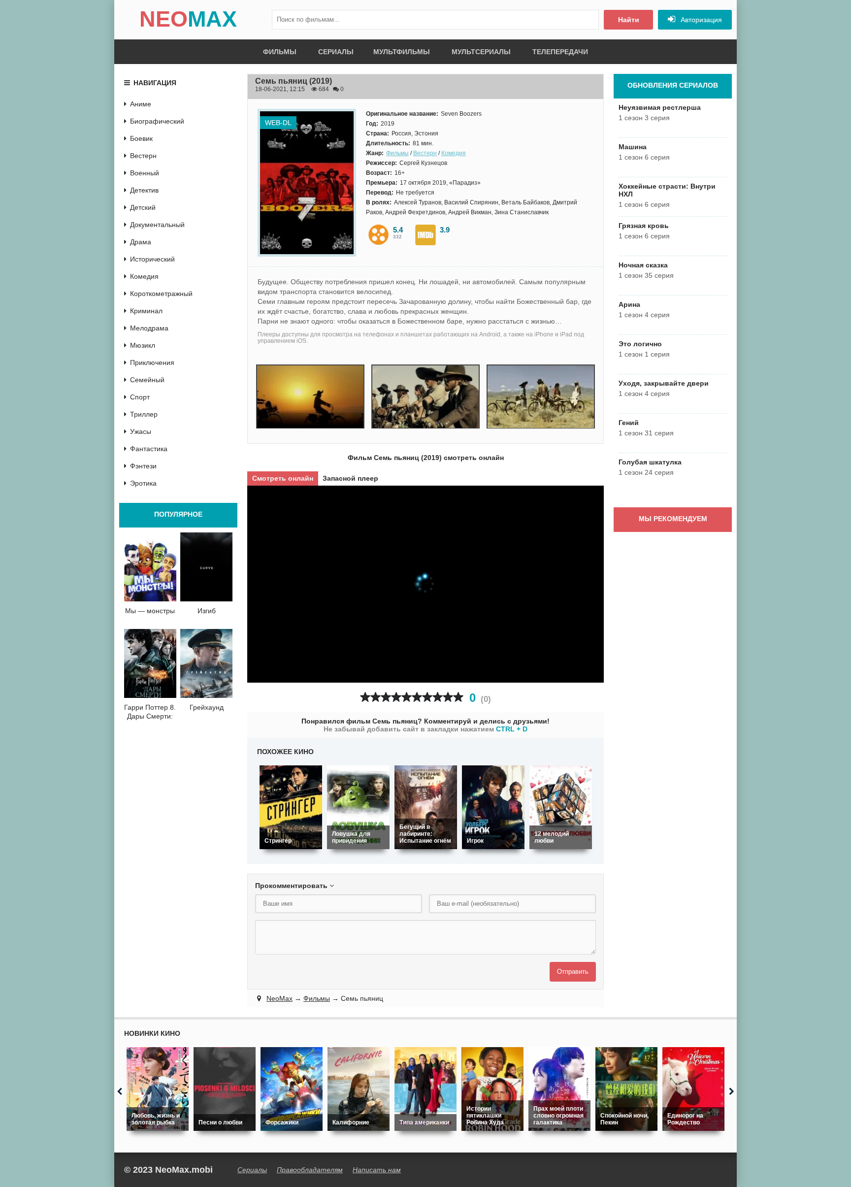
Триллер (144, 414)
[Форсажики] (292, 1089)
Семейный (147, 380)
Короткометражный (161, 293)
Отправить (573, 971)
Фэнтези (143, 466)
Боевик (141, 138)
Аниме (140, 104)
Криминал (146, 311)
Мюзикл (142, 345)
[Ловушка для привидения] (358, 807)
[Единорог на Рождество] (693, 1089)
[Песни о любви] (225, 1089)
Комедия (453, 153)
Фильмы (279, 52)
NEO (188, 19)
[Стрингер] (291, 807)
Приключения (152, 362)
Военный (144, 173)
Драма (140, 242)
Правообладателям (310, 1170)
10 (458, 697)
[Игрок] (493, 807)
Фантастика (148, 449)
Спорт (140, 397)
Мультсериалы (481, 52)
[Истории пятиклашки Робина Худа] (492, 1089)
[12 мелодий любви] (560, 807)
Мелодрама (149, 328)
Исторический (152, 259)
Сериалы (336, 52)
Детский (143, 207)
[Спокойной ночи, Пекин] (626, 1089)
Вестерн (425, 153)
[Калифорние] (358, 1089)
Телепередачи (560, 52)
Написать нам (377, 1170)
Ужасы (140, 431)
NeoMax (279, 998)
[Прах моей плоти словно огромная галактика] (559, 1089)
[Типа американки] (425, 1089)
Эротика (143, 483)
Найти (628, 20)
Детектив (144, 190)
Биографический (157, 121)
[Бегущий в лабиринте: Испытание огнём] (425, 807)
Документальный (157, 225)
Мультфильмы (401, 52)
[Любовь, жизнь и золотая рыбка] (158, 1089)
